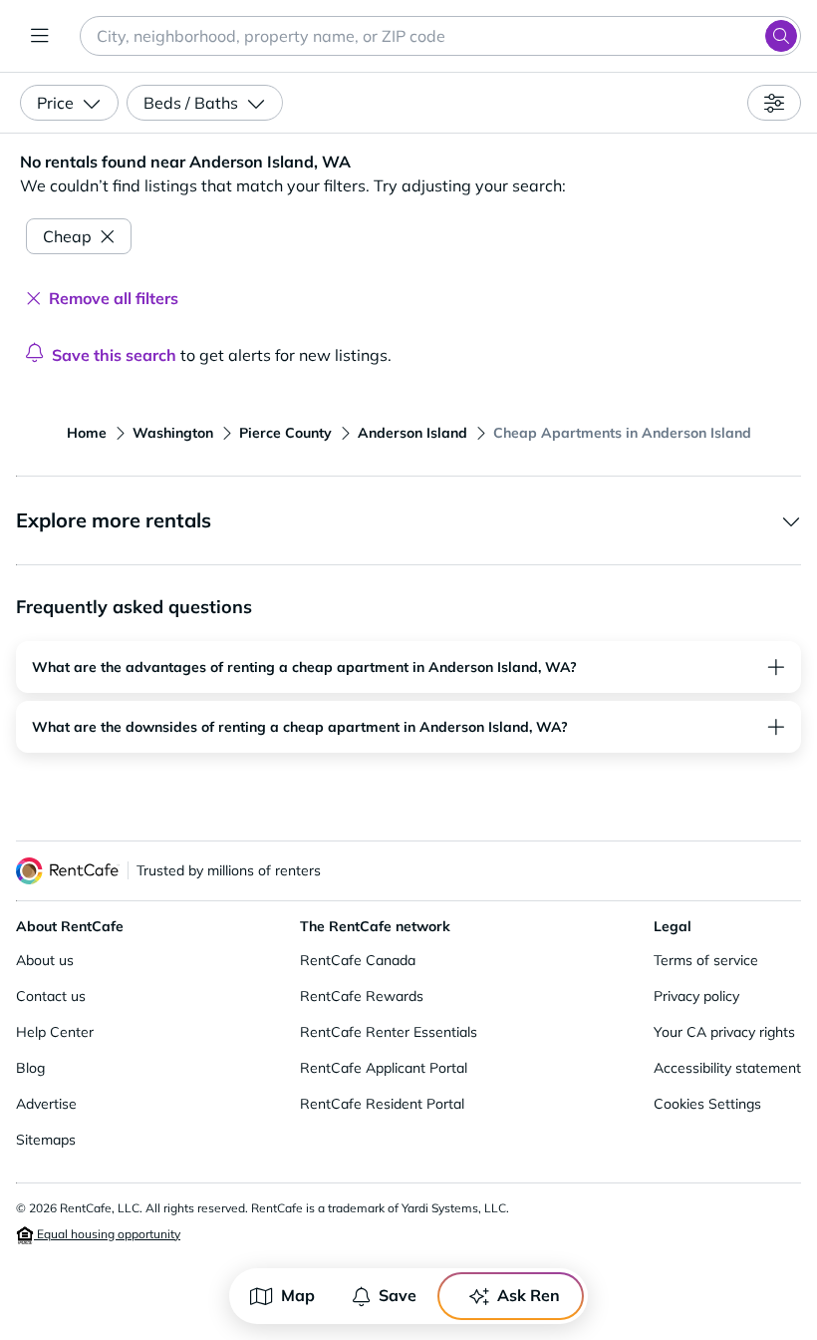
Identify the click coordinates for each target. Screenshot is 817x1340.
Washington (173, 433)
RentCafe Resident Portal (382, 1104)
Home (87, 433)
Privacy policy (696, 996)
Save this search (114, 355)
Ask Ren (528, 1295)
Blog (30, 1068)
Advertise (46, 1104)
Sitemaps (46, 1140)
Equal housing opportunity (107, 1233)
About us (45, 960)
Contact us (51, 996)
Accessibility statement (727, 1068)
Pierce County (285, 433)
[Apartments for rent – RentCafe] (68, 870)
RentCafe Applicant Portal (383, 1068)
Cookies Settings (707, 1104)
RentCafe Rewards (361, 996)
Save (397, 1295)
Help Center (55, 1032)
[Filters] (774, 103)
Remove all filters (113, 298)
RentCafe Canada (357, 960)
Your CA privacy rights (724, 1032)
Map (298, 1295)
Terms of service (706, 960)
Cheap (67, 236)
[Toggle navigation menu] (40, 36)
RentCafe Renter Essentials (388, 1032)
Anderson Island (412, 433)
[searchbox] (440, 36)
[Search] (781, 36)
